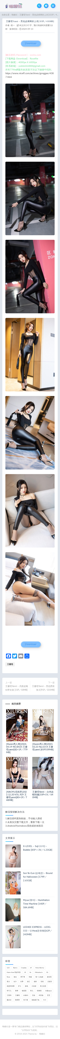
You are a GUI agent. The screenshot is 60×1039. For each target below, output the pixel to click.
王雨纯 (9, 995)
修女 (15, 977)
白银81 (25, 995)
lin (30, 972)
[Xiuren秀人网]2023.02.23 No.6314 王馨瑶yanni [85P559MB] (43, 747)
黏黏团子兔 (35, 1000)
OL (47, 972)
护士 (19, 986)
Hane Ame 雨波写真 (14, 972)
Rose (8, 977)
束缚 (16, 991)
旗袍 (26, 986)
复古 (8, 981)
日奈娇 (34, 986)
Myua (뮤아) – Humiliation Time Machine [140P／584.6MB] (36, 904)
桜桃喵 (39, 991)
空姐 (33, 995)
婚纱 (35, 981)
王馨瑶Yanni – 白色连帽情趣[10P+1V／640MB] (43, 795)
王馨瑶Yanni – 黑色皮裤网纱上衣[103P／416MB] (30, 21)
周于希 (22, 977)
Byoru (15, 968)
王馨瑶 (10, 664)
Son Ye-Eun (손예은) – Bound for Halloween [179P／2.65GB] (37, 877)
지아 (44, 1000)
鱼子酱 (25, 1000)
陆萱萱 (17, 1000)
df (31, 968)
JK (25, 972)
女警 (21, 981)
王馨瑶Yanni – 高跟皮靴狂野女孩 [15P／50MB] (16, 688)
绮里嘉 (41, 995)
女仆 (15, 981)
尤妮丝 (49, 981)
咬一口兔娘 (39, 977)
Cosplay (23, 968)
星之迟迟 (43, 986)
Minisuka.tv (39, 972)
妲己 (28, 981)
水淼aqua (48, 991)
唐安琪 (49, 977)
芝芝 (48, 995)
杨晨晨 (24, 991)
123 (8, 968)
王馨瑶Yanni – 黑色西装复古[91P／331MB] (43, 688)
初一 (13, 25)
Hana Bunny (39, 968)
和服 (30, 977)
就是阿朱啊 (10, 986)
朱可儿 (9, 991)
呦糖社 (15, 15)
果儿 (31, 991)
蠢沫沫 (9, 1000)
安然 (42, 981)
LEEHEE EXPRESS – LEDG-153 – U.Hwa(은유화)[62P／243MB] (37, 931)
